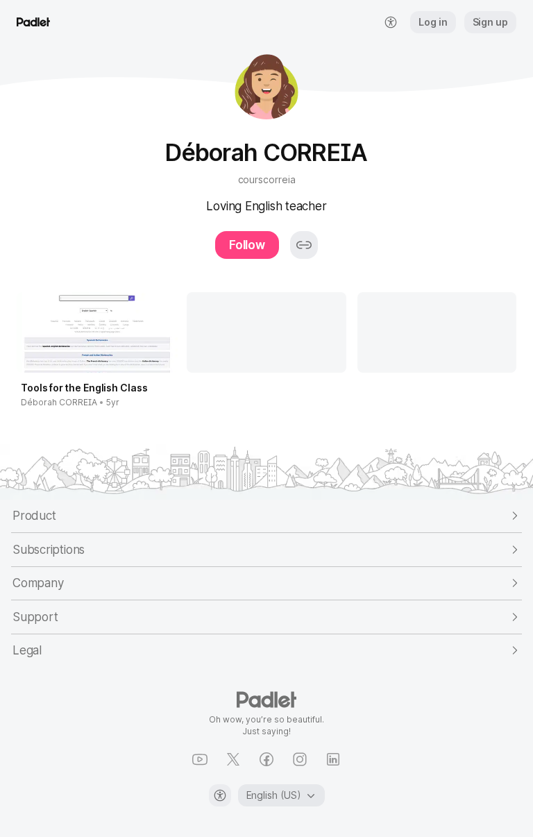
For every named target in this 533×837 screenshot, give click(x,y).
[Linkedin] (333, 759)
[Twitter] (233, 759)
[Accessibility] (220, 795)
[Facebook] (266, 759)
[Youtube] (200, 759)
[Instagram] (299, 759)
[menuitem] (391, 22)
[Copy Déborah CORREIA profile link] (304, 245)
